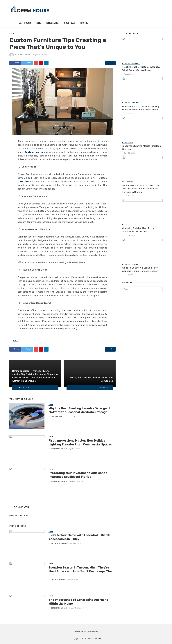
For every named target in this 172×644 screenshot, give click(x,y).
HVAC (124, 225)
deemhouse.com (94, 638)
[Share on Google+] (36, 63)
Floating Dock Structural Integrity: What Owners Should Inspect (141, 69)
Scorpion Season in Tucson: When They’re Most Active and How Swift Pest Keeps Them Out (81, 571)
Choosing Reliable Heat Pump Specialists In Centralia (138, 230)
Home (38, 23)
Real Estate (127, 182)
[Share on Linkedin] (46, 63)
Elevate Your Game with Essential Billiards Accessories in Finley (79, 537)
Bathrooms (25, 23)
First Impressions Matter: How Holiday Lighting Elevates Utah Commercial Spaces (80, 442)
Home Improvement (131, 63)
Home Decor (127, 142)
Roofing (84, 23)
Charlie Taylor (58, 579)
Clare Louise (24, 55)
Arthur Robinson (59, 543)
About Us (93, 631)
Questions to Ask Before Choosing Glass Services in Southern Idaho (141, 108)
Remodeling (52, 23)
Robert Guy (56, 417)
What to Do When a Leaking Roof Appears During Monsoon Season (140, 269)
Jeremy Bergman (59, 449)
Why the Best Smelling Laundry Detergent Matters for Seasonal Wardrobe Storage (79, 410)
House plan (69, 23)
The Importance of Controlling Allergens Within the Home (78, 601)
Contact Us (80, 631)
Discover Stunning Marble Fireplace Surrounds (141, 148)
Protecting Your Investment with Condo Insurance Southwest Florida (78, 474)
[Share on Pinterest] (41, 63)
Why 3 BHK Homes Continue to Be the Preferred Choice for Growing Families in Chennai (141, 188)
